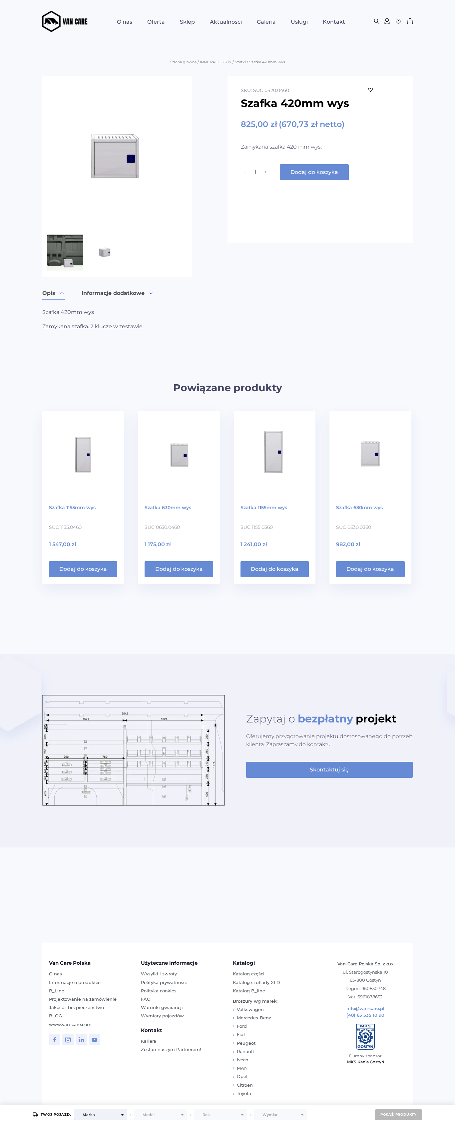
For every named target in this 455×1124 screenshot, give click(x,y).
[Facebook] (54, 1039)
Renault (245, 1051)
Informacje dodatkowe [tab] (113, 293)
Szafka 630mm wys (168, 508)
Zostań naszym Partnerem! (171, 1049)
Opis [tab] (48, 293)
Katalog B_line (249, 990)
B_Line (56, 990)
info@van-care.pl (365, 1008)
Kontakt (334, 22)
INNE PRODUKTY (215, 62)
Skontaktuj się (329, 769)
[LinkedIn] (81, 1039)
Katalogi (244, 963)
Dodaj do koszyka (314, 172)
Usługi (299, 22)
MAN (242, 1068)
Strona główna (183, 62)
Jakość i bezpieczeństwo (76, 1007)
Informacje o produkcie (75, 982)
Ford (242, 1026)
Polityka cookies (159, 990)
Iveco (242, 1059)
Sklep (187, 22)
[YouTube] (94, 1039)
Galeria (266, 22)
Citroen (245, 1085)
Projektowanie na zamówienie (83, 999)
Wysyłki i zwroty (159, 973)
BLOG (55, 1015)
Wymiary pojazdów (162, 1015)
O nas (124, 22)
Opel (242, 1076)
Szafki (240, 62)
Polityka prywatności (164, 982)
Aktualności (226, 22)
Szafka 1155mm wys (72, 508)
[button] (370, 89)
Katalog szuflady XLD (256, 982)
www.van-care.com (70, 1024)
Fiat (241, 1034)
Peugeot (246, 1043)
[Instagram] (68, 1039)
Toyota (244, 1093)
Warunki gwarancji (162, 1007)
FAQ (146, 999)
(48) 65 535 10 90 (365, 1015)
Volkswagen (250, 1009)
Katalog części (248, 973)
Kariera (148, 1041)
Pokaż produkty (398, 1114)
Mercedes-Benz (254, 1017)
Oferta (156, 22)
